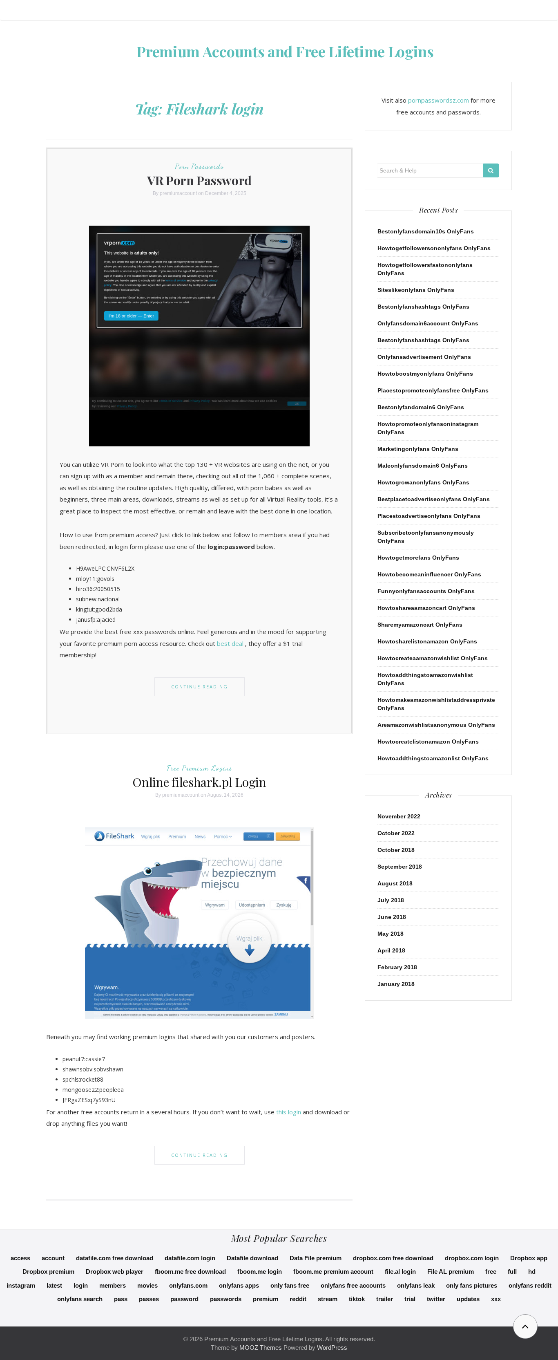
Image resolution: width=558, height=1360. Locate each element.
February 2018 (397, 967)
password (184, 1298)
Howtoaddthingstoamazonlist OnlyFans (433, 758)
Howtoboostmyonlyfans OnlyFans (425, 373)
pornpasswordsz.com (438, 100)
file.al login (400, 1271)
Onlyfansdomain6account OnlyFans (427, 323)
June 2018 (391, 917)
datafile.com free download (114, 1258)
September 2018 (399, 866)
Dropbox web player (114, 1271)
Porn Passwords (199, 165)
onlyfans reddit (530, 1285)
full (512, 1271)
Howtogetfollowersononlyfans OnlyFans (434, 248)
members (112, 1285)
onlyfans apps (239, 1285)
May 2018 (390, 933)
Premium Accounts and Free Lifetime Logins (285, 51)
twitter (436, 1298)
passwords (225, 1298)
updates (468, 1298)
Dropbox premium (48, 1271)
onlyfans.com (188, 1285)
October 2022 (396, 833)
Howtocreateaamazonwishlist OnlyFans (432, 658)
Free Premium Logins (199, 767)
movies (147, 1285)
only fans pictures (471, 1285)
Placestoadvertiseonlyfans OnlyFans (428, 516)
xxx (496, 1298)
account (53, 1258)
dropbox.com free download (393, 1258)
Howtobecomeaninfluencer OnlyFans (429, 574)
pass (120, 1298)
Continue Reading (199, 686)
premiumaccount (178, 193)
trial (409, 1298)
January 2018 (396, 984)
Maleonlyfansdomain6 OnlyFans (422, 465)
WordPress (332, 1347)
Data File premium (315, 1258)
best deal (230, 643)
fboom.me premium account (333, 1271)
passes (149, 1298)
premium (265, 1298)
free (490, 1271)
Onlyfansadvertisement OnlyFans (424, 357)
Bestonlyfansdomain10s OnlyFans (425, 231)
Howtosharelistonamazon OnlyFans (427, 641)
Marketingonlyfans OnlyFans (417, 449)
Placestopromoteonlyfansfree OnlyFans (433, 390)
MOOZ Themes (260, 1347)
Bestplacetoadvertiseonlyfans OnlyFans (433, 499)
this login (288, 1112)
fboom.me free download (190, 1271)
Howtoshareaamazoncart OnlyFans (426, 608)
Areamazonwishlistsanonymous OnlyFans (436, 724)
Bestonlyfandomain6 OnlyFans (420, 407)
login (81, 1285)
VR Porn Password (199, 180)
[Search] (491, 170)
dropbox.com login (472, 1258)
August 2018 (395, 883)
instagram (21, 1285)
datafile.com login (190, 1258)
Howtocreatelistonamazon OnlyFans (428, 741)
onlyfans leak (416, 1285)
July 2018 (390, 900)
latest (54, 1285)
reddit (298, 1298)
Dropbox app (528, 1258)
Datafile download (252, 1258)
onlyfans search (80, 1298)
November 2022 (398, 816)
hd (532, 1271)
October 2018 (396, 850)
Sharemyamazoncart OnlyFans (419, 624)
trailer (384, 1298)
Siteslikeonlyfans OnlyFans (415, 290)
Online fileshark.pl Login (199, 782)
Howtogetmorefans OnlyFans (418, 557)
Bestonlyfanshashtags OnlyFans (423, 306)
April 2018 (391, 950)
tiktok (357, 1298)
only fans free (289, 1285)
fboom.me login (259, 1271)
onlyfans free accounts (353, 1285)
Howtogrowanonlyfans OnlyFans (423, 482)
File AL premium (450, 1271)
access (20, 1258)
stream (327, 1298)
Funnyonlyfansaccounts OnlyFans (426, 591)
